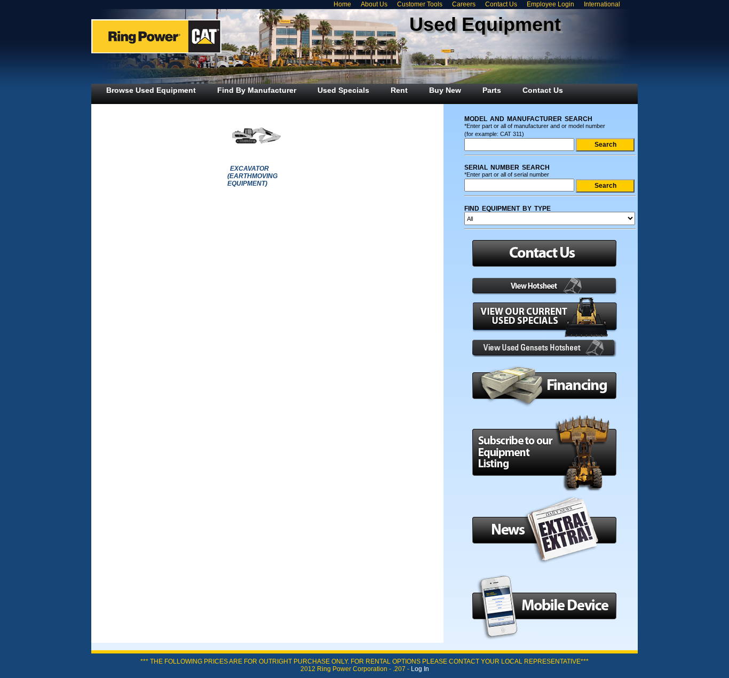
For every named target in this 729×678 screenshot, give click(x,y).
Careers (464, 4)
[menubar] (335, 90)
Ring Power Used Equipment (156, 36)
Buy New (445, 90)
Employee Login (550, 4)
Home (342, 4)
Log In (420, 669)
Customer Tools (419, 4)
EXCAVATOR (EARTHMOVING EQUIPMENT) (252, 176)
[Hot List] (541, 293)
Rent (399, 90)
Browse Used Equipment (151, 90)
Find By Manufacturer (256, 90)
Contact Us (501, 4)
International (602, 4)
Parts (491, 90)
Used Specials (343, 90)
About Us (374, 4)
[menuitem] (151, 90)
